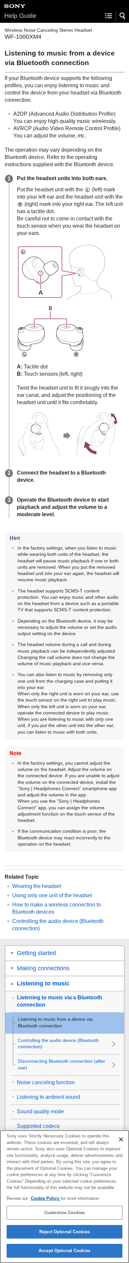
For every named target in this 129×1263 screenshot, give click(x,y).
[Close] (121, 1139)
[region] (64, 1196)
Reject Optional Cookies (64, 1231)
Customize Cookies (64, 1212)
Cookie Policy (46, 1198)
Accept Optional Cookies (64, 1250)
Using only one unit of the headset (52, 895)
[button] (122, 15)
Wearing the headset (36, 886)
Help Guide (20, 15)
